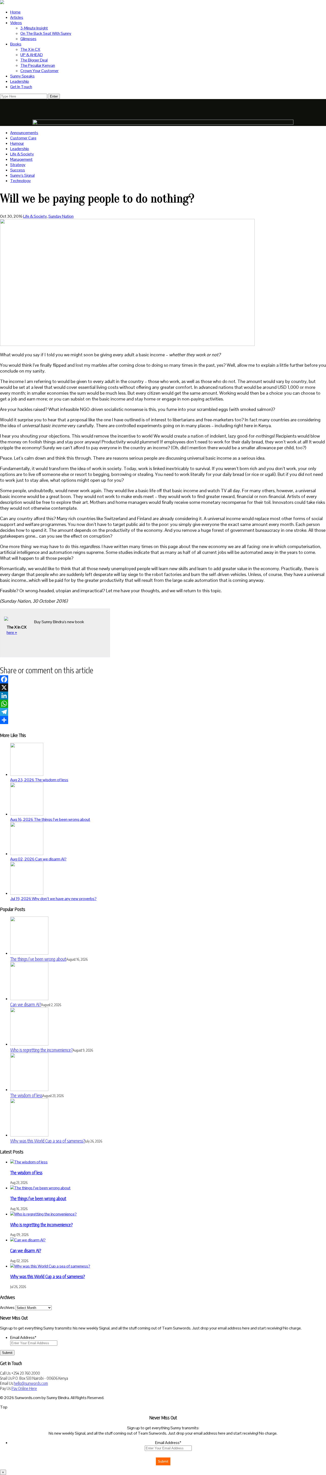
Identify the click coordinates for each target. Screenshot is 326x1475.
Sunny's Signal (22, 175)
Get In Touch (21, 86)
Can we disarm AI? (25, 1004)
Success (17, 170)
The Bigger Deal (34, 60)
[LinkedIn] (163, 696)
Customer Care (23, 138)
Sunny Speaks (22, 76)
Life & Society (22, 154)
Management (21, 159)
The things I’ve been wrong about (38, 959)
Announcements (24, 132)
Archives (7, 1307)
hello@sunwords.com (31, 1383)
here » (12, 632)
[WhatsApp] (163, 704)
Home (15, 12)
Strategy (17, 164)
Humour (17, 143)
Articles (16, 17)
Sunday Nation (61, 216)
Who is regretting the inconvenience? (41, 1050)
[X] (163, 687)
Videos (16, 22)
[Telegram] (163, 712)
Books (15, 44)
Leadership (19, 81)
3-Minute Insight (34, 28)
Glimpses (28, 38)
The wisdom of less (26, 1095)
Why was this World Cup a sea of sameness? (47, 1141)
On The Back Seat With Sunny (45, 33)
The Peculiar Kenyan (37, 65)
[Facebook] (163, 679)
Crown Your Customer (39, 70)
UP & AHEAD (31, 54)
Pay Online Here (24, 1388)
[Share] (163, 720)
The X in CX (30, 49)
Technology (20, 180)
